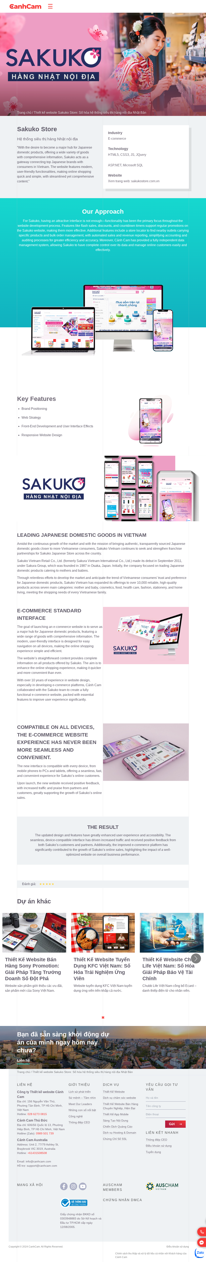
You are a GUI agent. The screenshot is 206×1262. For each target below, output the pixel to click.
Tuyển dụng (153, 1152)
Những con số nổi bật (82, 1110)
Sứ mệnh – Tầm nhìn (82, 1097)
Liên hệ (23, 1060)
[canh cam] (64, 1186)
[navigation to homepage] (25, 6)
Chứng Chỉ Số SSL (115, 1138)
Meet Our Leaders (80, 1104)
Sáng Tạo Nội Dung (115, 1120)
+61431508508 (37, 1153)
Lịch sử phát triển (80, 1091)
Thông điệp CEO (79, 1122)
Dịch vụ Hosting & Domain (119, 1132)
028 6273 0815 (37, 1114)
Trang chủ (24, 112)
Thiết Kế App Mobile (116, 1114)
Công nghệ (76, 1116)
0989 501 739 (45, 1133)
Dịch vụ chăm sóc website (119, 1097)
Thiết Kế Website (114, 1091)
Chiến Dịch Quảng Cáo (117, 1126)
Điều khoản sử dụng (159, 1145)
